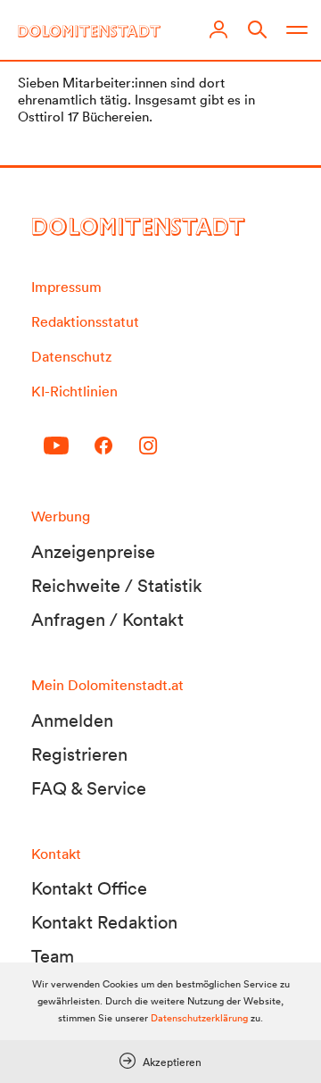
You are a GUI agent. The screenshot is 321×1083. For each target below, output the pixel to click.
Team (52, 956)
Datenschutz (71, 356)
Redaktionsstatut (85, 321)
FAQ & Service (88, 788)
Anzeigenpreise (93, 551)
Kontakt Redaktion (104, 922)
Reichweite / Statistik (116, 585)
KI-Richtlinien (74, 391)
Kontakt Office (89, 888)
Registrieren (79, 754)
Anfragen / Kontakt (107, 619)
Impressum (66, 287)
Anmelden (72, 720)
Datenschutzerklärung (199, 1018)
